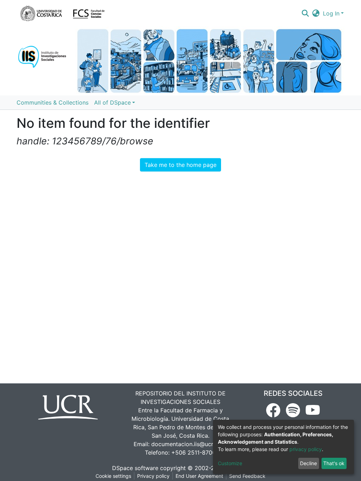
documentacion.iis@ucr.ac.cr (189, 444)
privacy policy (305, 449)
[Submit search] (305, 13)
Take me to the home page (180, 164)
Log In (331, 13)
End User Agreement (199, 476)
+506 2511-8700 (193, 452)
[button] (316, 13)
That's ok (333, 463)
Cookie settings (113, 476)
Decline (308, 463)
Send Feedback (247, 476)
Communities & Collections (52, 102)
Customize (230, 463)
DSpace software (135, 467)
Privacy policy (153, 476)
